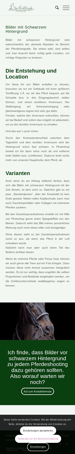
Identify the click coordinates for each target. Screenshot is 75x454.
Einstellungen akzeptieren (38, 430)
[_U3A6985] (70, 338)
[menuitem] (55, 7)
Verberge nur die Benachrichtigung (38, 438)
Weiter (66, 320)
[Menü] (64, 7)
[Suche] (55, 7)
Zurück (8, 320)
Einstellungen (38, 447)
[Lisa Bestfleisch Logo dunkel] (31, 7)
